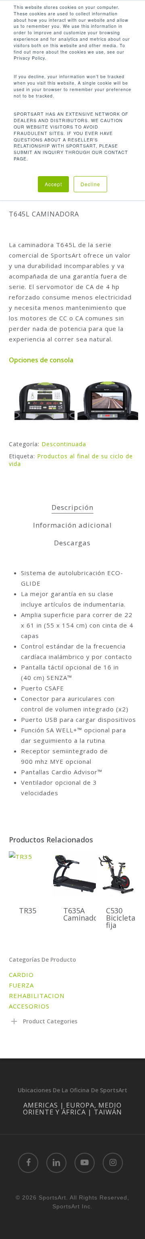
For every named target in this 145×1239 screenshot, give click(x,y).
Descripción (72, 507)
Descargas (72, 542)
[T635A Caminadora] (74, 874)
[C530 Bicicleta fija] (117, 874)
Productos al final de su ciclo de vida (71, 460)
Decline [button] (90, 184)
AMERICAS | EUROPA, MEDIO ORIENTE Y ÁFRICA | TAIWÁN (72, 1108)
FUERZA (21, 985)
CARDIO (21, 975)
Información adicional (72, 525)
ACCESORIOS (29, 1006)
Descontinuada (63, 444)
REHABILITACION (36, 996)
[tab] (73, 507)
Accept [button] (53, 184)
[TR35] (30, 874)
